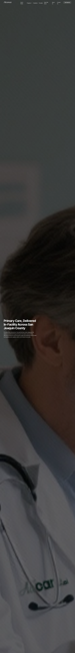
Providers (41, 3)
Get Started (67, 2)
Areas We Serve (46, 3)
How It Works (21, 3)
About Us (53, 3)
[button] (30, 3)
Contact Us (59, 3)
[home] (7, 2)
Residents (35, 3)
